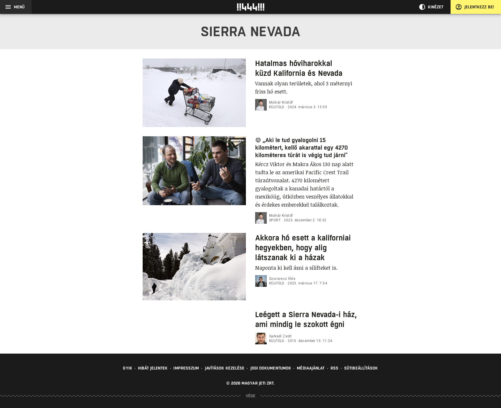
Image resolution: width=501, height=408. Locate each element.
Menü (19, 7)
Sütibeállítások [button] (361, 368)
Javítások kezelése (225, 368)
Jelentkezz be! (479, 7)
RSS (334, 368)
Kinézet (436, 7)
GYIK (127, 368)
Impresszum (186, 368)
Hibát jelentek (153, 368)
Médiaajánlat (310, 368)
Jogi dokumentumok (271, 368)
